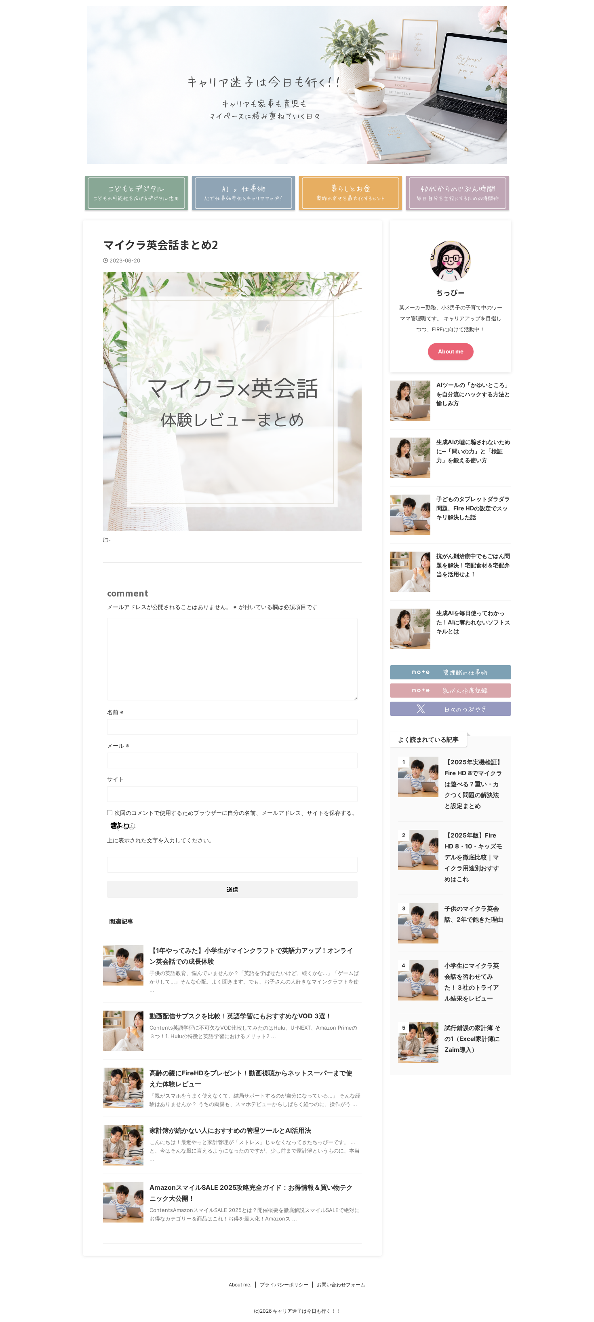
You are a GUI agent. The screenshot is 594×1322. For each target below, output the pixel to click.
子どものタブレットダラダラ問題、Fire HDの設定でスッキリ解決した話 (473, 507)
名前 (115, 712)
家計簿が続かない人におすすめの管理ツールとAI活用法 (230, 1130)
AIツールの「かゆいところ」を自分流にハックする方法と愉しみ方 (473, 393)
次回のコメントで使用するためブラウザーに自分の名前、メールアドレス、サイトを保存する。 (236, 812)
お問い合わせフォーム (341, 1285)
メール (118, 745)
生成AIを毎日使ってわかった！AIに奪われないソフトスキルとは (473, 622)
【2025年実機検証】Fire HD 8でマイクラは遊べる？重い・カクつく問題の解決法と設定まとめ (473, 784)
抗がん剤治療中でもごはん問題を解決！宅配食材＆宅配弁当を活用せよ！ (473, 564)
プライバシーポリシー (284, 1285)
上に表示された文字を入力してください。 (161, 840)
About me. (240, 1285)
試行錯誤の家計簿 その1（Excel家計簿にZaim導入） (472, 1038)
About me (450, 351)
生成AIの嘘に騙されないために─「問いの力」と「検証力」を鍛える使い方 (473, 450)
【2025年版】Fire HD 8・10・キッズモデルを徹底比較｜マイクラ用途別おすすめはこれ (473, 857)
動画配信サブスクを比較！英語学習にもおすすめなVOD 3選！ (241, 1016)
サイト (115, 779)
